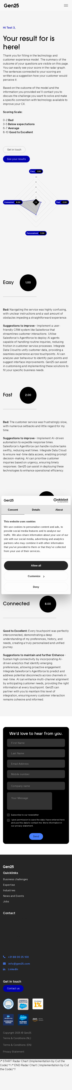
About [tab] (59, 509)
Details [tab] (36, 509)
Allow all (36, 565)
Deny (36, 586)
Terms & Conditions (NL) (17, 1038)
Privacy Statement (13, 1051)
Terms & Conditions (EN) (17, 1044)
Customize (34, 576)
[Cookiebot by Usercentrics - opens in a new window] (53, 500)
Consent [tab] (13, 509)
